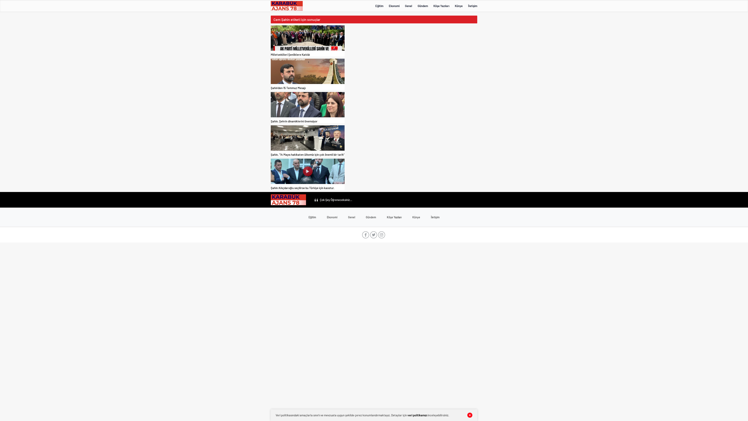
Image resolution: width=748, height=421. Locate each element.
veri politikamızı (417, 415)
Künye (459, 6)
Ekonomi (394, 6)
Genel (408, 6)
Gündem (423, 6)
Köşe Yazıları (441, 6)
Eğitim (379, 6)
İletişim (472, 6)
